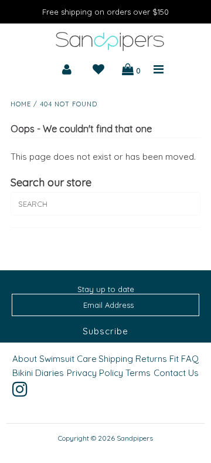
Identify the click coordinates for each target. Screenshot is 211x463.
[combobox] (105, 204)
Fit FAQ (184, 358)
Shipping (115, 358)
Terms (138, 372)
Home (21, 104)
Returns (151, 358)
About (24, 358)
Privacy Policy (95, 372)
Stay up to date (105, 289)
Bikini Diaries (38, 372)
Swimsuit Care (68, 358)
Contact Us (176, 372)
